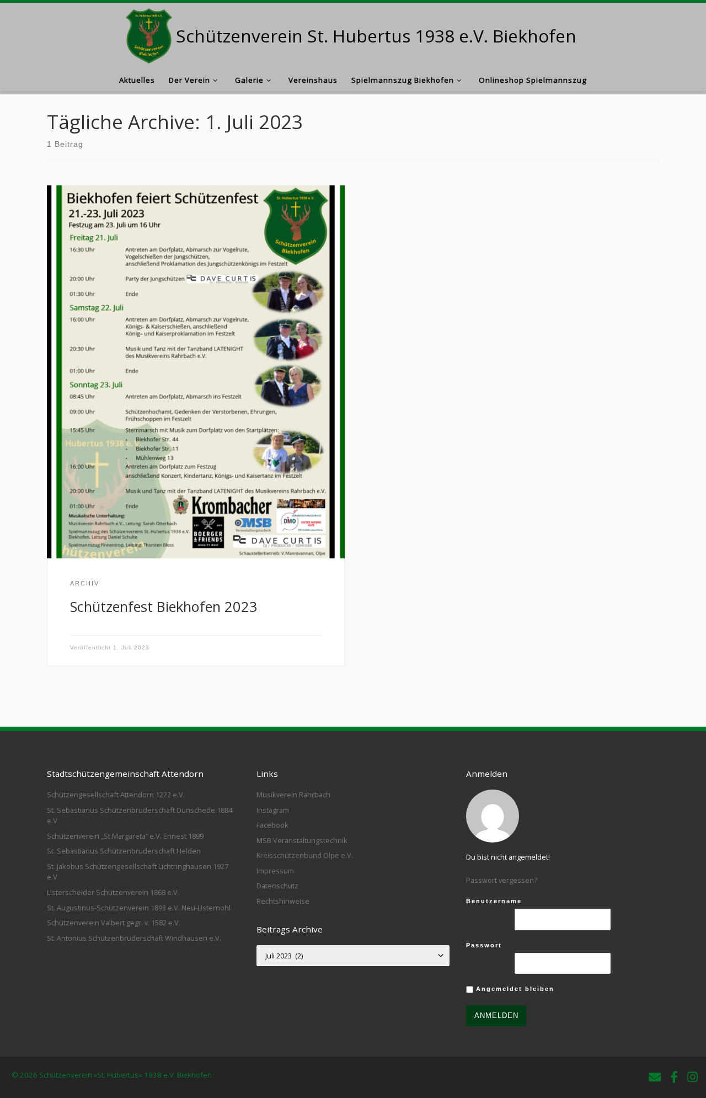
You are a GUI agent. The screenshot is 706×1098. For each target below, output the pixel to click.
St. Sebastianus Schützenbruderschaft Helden (124, 851)
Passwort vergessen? (501, 880)
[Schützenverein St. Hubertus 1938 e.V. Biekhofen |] (149, 33)
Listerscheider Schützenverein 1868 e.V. (113, 892)
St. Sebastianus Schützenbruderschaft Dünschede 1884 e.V (139, 815)
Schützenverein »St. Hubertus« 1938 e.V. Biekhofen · (127, 1075)
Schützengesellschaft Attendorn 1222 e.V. (116, 794)
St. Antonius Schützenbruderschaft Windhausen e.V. (134, 938)
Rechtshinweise (282, 901)
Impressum (275, 871)
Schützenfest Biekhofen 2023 (164, 606)
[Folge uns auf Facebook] (674, 1077)
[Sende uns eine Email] (655, 1077)
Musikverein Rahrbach (293, 794)
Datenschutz (277, 886)
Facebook (272, 825)
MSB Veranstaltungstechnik (301, 840)
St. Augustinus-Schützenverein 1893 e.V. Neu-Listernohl (139, 908)
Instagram (272, 810)
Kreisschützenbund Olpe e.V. (304, 855)
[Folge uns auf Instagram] (692, 1077)
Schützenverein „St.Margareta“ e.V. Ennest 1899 (125, 836)
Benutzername (494, 901)
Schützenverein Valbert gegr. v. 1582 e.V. (113, 923)
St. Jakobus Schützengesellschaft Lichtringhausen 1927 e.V (137, 871)
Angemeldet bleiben (513, 988)
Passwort (484, 945)
